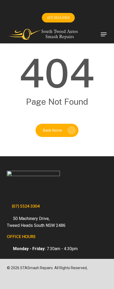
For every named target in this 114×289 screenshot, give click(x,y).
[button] (104, 34)
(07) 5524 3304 (26, 206)
